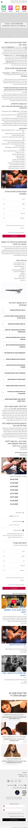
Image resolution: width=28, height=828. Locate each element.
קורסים (17, 11)
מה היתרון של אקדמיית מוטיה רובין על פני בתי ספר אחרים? (14, 317)
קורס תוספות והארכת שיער (13, 759)
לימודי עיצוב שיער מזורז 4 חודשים (13, 715)
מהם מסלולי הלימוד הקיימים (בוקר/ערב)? (15, 373)
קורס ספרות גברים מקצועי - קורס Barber (14, 674)
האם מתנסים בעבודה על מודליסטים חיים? (14, 353)
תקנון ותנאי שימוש (11, 785)
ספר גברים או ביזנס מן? (17, 644)
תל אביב (25, 774)
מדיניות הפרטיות (11, 232)
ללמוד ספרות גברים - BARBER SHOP (15, 611)
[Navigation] (1, 2)
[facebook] (19, 781)
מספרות (24, 11)
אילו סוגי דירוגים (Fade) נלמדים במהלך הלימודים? (15, 338)
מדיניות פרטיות (21, 785)
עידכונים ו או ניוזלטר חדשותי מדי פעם (14, 813)
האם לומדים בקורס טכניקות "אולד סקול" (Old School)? (15, 331)
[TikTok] (15, 781)
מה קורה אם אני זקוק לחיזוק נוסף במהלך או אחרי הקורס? (15, 400)
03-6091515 (20, 774)
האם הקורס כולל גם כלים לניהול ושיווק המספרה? (15, 366)
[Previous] (2, 179)
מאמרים (25, 614)
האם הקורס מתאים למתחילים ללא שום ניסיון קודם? (15, 346)
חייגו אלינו (4, 11)
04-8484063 (21, 776)
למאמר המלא (23, 623)
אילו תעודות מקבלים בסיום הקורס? (16, 324)
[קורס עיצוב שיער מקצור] (14, 711)
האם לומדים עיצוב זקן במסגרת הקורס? (15, 359)
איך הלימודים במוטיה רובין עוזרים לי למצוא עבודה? (16, 392)
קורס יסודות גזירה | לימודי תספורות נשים (13, 737)
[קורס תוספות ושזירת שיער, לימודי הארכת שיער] (14, 755)
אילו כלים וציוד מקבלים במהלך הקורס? (15, 385)
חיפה (26, 776)
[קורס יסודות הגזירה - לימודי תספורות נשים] (14, 733)
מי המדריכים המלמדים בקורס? (17, 310)
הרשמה (10, 11)
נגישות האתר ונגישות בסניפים (19, 788)
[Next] (25, 179)
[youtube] (8, 781)
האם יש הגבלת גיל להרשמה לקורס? (16, 379)
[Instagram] (12, 781)
